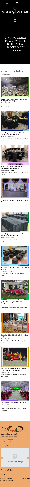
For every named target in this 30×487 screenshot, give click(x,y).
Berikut (22, 416)
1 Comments (12, 406)
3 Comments (12, 102)
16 (17, 416)
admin (3, 102)
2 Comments (12, 136)
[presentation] (2, 458)
